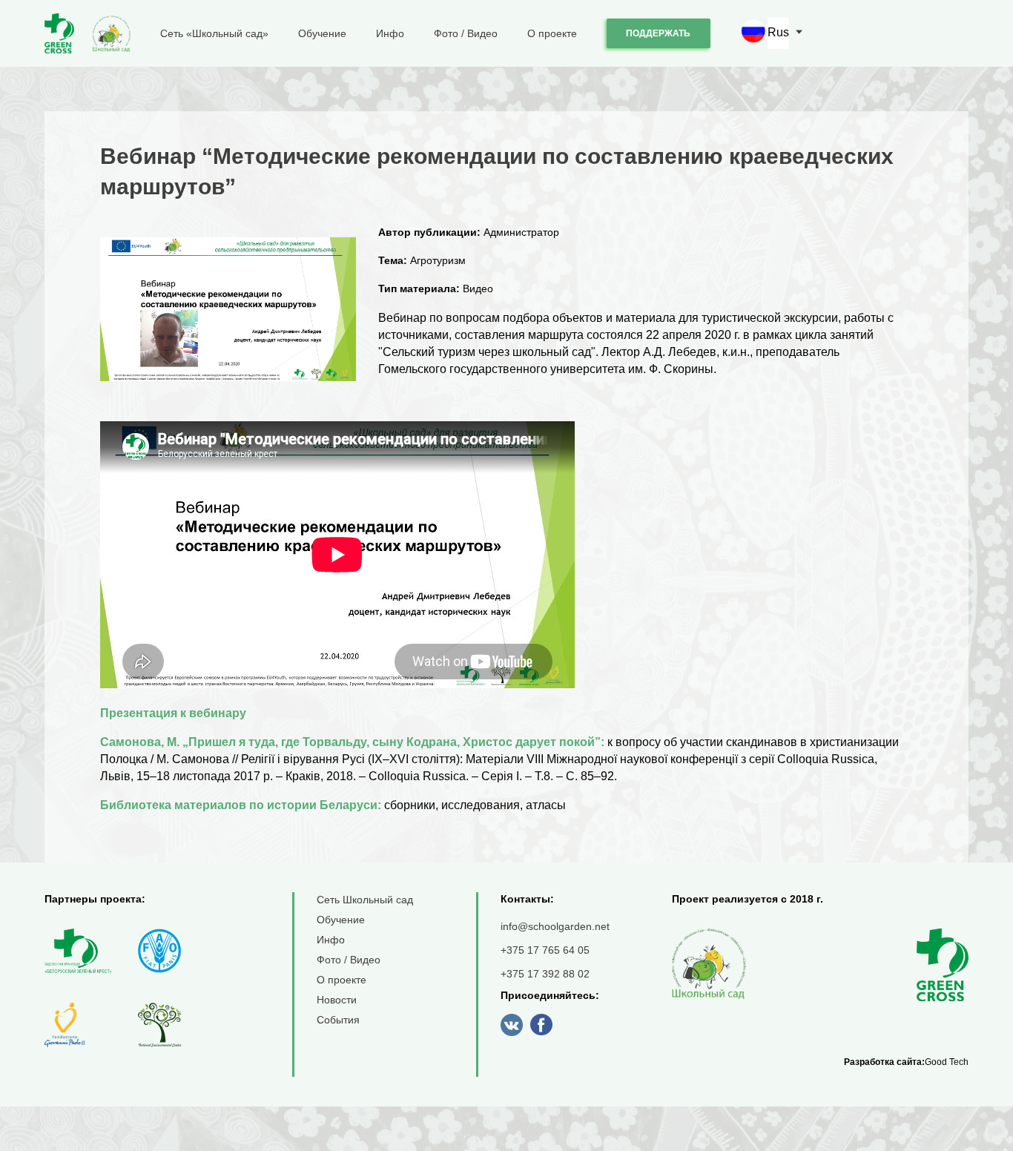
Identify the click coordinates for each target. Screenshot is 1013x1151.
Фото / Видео (466, 33)
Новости (337, 1000)
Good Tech (947, 1062)
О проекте (552, 33)
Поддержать (658, 33)
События (338, 1020)
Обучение (322, 33)
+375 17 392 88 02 (545, 974)
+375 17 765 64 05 (545, 950)
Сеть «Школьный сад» (214, 33)
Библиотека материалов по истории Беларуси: (240, 805)
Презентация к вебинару (174, 713)
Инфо (390, 33)
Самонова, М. (139, 742)
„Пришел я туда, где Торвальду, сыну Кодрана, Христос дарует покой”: (391, 742)
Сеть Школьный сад (365, 900)
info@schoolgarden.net (555, 926)
